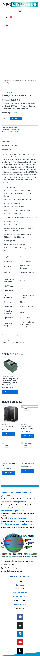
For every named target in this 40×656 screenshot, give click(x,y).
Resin (21, 80)
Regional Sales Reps (20, 597)
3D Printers (14, 80)
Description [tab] (6, 141)
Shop (8, 80)
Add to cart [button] (9, 434)
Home (4, 80)
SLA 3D (16, 132)
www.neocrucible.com (22, 524)
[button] (20, 10)
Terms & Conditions (20, 593)
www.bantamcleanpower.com (12, 511)
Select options (10, 392)
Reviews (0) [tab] (6, 149)
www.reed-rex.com (18, 518)
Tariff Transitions (20, 604)
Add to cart (16, 118)
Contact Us (20, 585)
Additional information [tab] (10, 145)
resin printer (9, 132)
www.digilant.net (19, 502)
